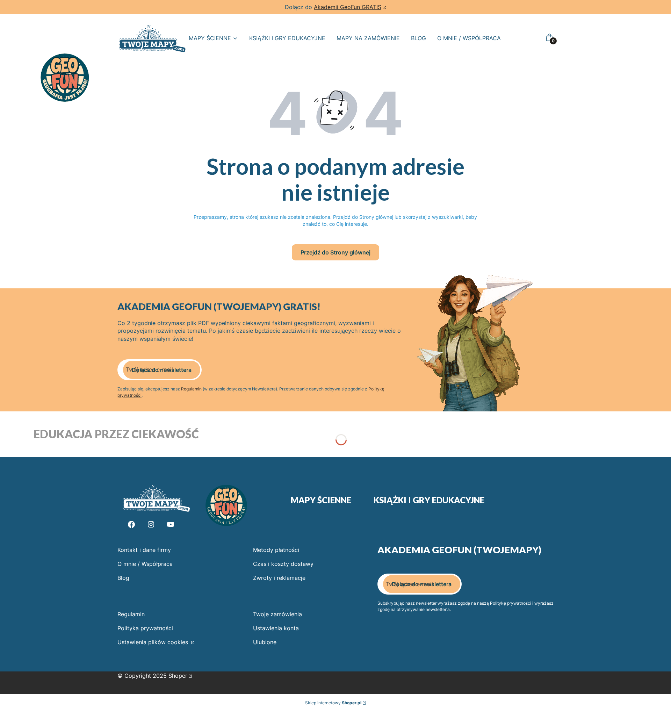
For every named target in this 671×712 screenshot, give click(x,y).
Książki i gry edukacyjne (429, 500)
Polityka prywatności (145, 628)
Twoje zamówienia (277, 614)
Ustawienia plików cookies (153, 642)
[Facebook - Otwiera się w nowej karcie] (131, 524)
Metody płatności (276, 549)
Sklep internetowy (333, 702)
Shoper (177, 675)
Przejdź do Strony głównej (335, 252)
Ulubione (264, 642)
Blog (123, 577)
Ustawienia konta (276, 628)
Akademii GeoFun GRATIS (347, 6)
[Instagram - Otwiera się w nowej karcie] (151, 524)
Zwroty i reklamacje (279, 577)
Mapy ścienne (321, 500)
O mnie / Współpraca (145, 563)
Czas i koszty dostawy (283, 563)
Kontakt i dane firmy (144, 549)
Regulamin (191, 388)
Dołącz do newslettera (162, 369)
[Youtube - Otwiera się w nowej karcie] (171, 524)
